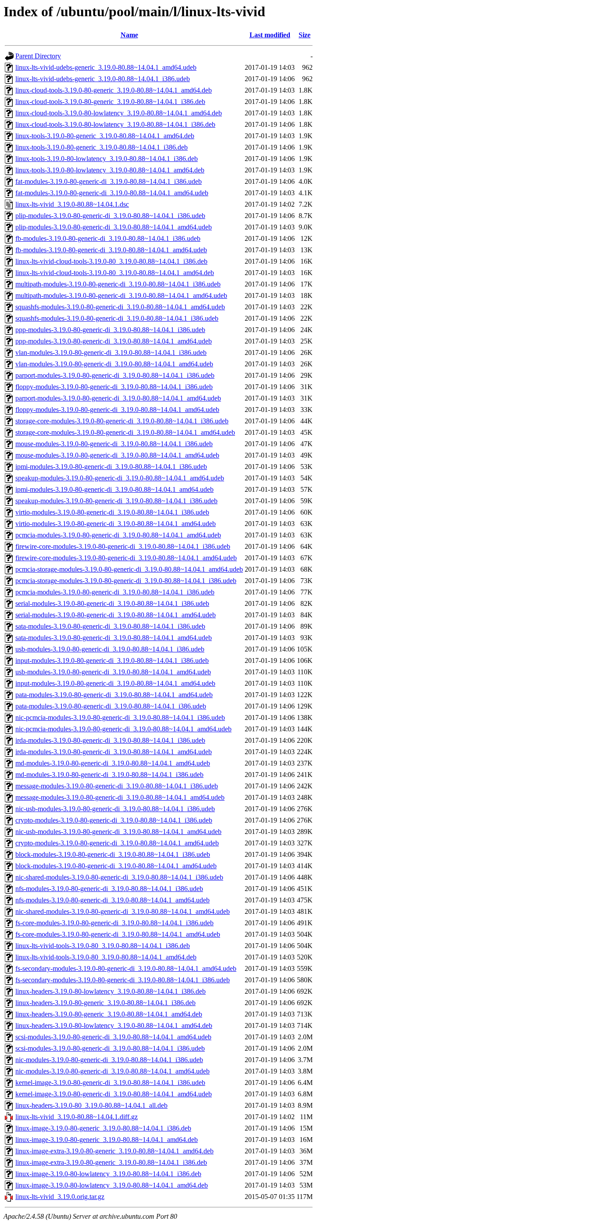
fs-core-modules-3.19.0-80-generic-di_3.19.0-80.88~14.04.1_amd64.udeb (117, 934)
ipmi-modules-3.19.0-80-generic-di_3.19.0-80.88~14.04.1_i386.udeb (111, 466)
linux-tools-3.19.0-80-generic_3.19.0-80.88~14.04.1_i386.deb (101, 147)
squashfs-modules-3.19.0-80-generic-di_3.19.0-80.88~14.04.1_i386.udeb (116, 318)
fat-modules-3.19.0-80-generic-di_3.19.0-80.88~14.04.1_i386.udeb (108, 181)
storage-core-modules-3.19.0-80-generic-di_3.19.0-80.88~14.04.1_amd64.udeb (125, 432)
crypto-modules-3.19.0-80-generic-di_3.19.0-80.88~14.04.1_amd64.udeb (117, 843)
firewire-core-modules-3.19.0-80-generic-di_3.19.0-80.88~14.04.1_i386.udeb (122, 546)
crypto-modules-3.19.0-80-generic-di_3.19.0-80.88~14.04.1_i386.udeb (113, 820)
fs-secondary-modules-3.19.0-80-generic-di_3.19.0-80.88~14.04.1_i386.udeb (122, 980)
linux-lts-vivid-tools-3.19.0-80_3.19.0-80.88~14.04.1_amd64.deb (105, 957)
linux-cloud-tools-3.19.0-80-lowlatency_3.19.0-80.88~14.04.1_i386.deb (115, 124)
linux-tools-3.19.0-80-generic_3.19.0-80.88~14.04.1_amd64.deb (104, 136)
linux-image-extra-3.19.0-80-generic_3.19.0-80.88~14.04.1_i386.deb (111, 1162)
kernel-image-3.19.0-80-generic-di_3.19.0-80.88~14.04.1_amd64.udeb (113, 1094)
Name (129, 35)
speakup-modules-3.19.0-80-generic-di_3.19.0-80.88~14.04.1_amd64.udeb (119, 478)
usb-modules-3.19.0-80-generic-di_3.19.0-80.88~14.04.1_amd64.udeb (113, 672)
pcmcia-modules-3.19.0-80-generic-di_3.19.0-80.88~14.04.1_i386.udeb (114, 592)
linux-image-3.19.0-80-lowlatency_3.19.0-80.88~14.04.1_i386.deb (108, 1173)
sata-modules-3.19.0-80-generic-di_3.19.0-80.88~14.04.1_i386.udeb (110, 626)
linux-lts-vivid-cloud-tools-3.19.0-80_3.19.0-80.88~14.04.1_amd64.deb (114, 272)
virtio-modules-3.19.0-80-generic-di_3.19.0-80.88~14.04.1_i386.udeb (112, 512)
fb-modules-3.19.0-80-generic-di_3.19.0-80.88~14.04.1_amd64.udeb (111, 250)
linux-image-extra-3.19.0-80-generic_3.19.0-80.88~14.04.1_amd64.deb (114, 1151)
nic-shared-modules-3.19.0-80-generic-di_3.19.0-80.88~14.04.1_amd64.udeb (122, 911)
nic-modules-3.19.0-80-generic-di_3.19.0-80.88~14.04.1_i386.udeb (109, 1059)
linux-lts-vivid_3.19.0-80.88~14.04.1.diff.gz (76, 1116)
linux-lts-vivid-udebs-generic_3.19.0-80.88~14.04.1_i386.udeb (102, 78)
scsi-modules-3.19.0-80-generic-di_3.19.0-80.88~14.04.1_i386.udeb (110, 1048)
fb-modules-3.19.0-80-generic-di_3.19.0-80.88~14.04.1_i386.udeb (107, 238)
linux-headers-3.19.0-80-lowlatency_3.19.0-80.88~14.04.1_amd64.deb (113, 1025)
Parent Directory (38, 56)
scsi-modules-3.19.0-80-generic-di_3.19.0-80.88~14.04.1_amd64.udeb (113, 1037)
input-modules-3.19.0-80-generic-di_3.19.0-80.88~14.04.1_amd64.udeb (115, 683)
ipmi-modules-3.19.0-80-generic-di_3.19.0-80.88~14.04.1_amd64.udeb (114, 489)
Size (304, 35)
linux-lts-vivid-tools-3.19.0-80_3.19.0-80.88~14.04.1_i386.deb (102, 945)
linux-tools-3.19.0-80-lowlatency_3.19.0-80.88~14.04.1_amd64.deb (109, 170)
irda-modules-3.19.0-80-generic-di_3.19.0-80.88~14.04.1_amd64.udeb (113, 751)
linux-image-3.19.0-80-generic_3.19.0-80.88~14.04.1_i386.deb (103, 1128)
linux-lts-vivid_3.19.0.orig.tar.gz (59, 1196)
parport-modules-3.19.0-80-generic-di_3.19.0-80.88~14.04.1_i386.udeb (114, 375)
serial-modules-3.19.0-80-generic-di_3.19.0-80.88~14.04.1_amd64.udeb (115, 615)
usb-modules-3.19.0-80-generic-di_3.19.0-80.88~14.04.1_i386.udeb (109, 649)
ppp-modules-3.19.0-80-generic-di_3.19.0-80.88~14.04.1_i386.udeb (110, 329)
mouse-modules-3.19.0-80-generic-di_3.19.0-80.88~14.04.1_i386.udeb (114, 443)
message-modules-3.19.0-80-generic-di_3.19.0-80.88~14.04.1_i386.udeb (116, 786)
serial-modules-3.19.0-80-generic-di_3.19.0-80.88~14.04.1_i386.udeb (112, 603)
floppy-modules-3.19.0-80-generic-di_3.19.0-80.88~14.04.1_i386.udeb (114, 386)
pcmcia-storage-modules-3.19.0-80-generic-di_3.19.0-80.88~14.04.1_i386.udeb (125, 580)
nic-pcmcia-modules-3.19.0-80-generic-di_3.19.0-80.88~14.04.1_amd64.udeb (123, 729)
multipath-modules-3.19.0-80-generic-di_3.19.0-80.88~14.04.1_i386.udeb (118, 284)
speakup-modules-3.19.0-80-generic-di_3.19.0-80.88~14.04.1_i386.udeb (116, 501)
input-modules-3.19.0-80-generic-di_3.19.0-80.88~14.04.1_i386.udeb (112, 660)
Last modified (270, 35)
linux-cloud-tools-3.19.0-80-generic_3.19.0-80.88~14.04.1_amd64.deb (113, 90)
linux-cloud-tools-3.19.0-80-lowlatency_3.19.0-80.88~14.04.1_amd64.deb (118, 113)
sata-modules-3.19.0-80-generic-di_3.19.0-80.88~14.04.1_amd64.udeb (113, 637)
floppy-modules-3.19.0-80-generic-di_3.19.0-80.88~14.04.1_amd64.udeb (117, 409)
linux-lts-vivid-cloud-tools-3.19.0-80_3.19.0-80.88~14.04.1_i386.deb (111, 261)
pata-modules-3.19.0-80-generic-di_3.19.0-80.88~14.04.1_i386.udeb (110, 706)
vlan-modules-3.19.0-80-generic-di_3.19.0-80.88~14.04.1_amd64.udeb (114, 364)
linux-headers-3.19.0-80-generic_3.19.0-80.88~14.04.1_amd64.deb (108, 1014)
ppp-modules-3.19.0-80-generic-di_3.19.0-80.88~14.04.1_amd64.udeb (113, 341)
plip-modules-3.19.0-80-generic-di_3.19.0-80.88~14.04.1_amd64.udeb (113, 227)
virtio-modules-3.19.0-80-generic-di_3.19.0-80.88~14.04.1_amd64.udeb (115, 523)
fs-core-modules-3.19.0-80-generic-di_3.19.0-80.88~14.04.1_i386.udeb (114, 923)
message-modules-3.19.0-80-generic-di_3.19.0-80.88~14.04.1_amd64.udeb (120, 797)
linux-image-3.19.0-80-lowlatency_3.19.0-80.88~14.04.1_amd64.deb (111, 1185)
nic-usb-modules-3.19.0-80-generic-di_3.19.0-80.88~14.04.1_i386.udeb (115, 808)
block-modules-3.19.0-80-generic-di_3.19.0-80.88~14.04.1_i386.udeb (112, 854)
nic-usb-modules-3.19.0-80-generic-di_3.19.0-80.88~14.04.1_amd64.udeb (118, 831)
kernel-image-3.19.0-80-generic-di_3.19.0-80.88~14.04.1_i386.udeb (110, 1082)
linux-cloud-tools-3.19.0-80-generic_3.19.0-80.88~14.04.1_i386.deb (110, 101)
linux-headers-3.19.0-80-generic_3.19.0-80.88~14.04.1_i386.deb (105, 1002)
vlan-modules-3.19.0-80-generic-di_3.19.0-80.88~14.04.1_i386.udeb (111, 352)
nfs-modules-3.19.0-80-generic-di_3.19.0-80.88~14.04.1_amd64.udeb (112, 900)
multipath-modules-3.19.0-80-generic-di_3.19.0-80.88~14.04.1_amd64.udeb (121, 295)
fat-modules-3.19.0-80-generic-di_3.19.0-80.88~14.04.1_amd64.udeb (111, 193)
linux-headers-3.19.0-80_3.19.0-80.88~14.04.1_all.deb (91, 1105)
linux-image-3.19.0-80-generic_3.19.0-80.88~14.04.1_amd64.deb (106, 1139)
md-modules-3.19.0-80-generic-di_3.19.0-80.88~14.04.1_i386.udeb (109, 774)
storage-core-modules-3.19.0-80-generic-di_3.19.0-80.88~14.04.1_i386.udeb (121, 421)
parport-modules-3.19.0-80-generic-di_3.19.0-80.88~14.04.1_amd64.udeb (118, 398)
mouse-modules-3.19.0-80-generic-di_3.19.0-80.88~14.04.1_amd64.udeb (117, 455)
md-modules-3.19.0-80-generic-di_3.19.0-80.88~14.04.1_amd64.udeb (112, 763)
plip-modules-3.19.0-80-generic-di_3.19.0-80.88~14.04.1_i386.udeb (110, 215)
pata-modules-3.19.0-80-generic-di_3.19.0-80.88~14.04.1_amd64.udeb (114, 694)
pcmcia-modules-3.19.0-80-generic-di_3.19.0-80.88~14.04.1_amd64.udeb (118, 535)
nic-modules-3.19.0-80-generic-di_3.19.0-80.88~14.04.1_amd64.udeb (112, 1071)
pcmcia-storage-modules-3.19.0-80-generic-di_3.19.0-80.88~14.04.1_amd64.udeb (129, 569)
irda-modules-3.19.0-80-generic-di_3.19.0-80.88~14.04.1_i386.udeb (110, 740)
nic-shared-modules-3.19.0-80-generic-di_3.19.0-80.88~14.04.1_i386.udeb (119, 877)
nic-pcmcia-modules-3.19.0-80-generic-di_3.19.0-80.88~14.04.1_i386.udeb (120, 717)
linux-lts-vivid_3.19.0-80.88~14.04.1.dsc (72, 204)
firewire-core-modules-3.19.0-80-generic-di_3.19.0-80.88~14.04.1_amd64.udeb (126, 558)
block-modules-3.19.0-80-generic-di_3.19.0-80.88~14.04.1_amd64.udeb (116, 866)
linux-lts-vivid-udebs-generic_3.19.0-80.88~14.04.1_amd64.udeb (105, 67)
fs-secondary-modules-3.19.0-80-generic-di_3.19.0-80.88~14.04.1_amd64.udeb (125, 968)
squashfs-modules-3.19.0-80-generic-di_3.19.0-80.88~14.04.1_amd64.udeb (120, 307)
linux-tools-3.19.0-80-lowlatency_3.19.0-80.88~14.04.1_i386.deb (106, 158)
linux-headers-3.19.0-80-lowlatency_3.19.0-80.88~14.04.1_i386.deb (110, 991)
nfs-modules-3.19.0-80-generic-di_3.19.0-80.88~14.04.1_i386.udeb (109, 888)
